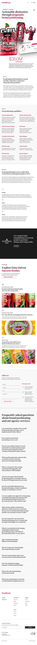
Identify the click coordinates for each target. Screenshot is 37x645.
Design (15, 601)
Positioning (16, 603)
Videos (26, 603)
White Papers (27, 601)
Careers (15, 613)
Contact (15, 611)
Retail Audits (22, 126)
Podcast (26, 605)
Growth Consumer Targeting (8, 126)
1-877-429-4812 (4, 634)
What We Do (5, 9)
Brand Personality (6, 146)
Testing (15, 605)
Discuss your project (8, 401)
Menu (34, 2)
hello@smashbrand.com (6, 635)
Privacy (15, 615)
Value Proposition (23, 146)
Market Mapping (23, 136)
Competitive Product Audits (8, 136)
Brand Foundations (23, 153)
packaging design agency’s (9, 207)
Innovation (15, 599)
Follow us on (33, 632)
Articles (26, 599)
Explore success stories (8, 276)
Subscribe (30, 627)
